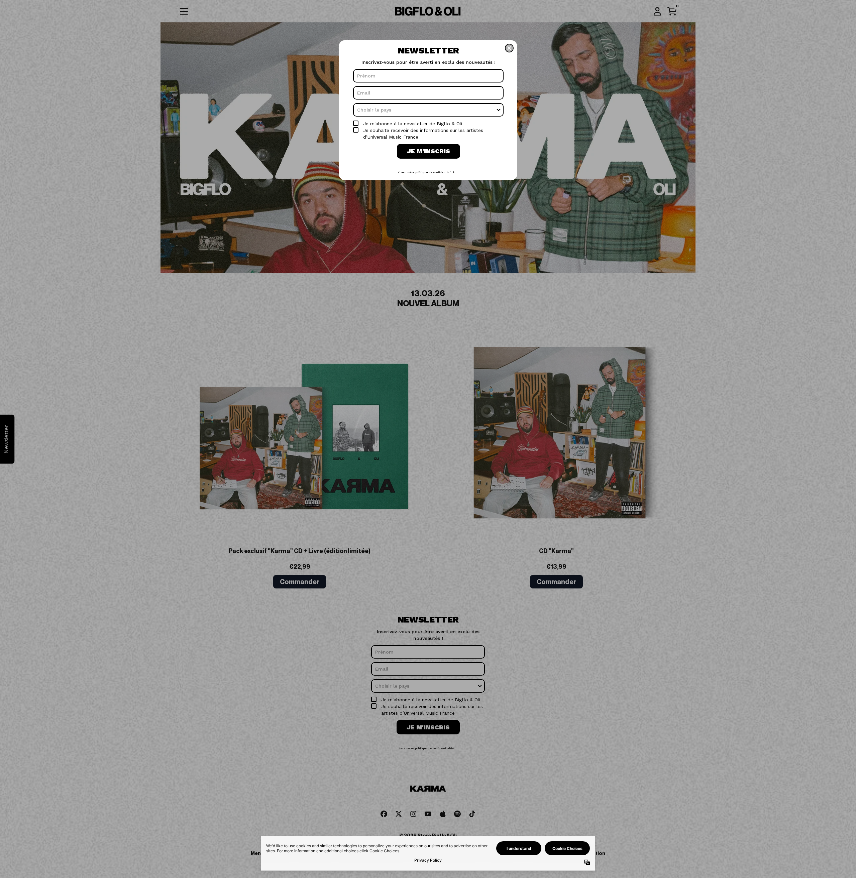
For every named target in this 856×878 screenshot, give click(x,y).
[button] (509, 48)
